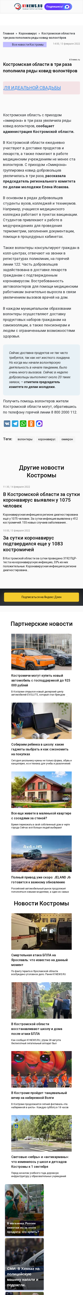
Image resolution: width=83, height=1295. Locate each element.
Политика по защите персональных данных (42, 1268)
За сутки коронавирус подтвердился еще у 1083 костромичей (33, 543)
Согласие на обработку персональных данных (44, 1264)
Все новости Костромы (28, 44)
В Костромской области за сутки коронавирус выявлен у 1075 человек (41, 500)
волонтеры (25, 439)
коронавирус (47, 439)
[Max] (39, 424)
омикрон (67, 439)
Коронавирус (28, 33)
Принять (43, 1282)
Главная (8, 33)
